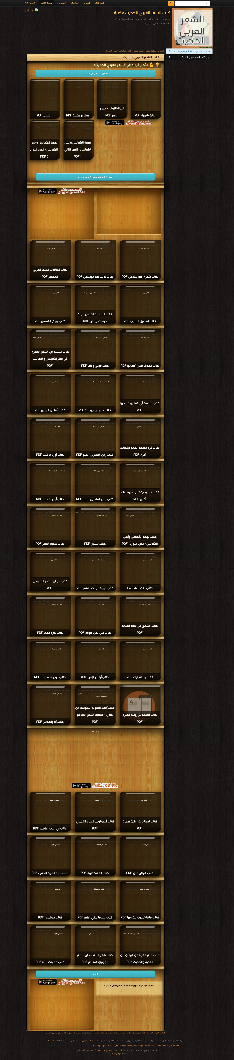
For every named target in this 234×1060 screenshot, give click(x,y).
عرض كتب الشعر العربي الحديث (196, 57)
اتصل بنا (115, 1045)
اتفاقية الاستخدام (129, 1045)
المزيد (95, 974)
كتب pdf (107, 1045)
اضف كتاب (99, 3)
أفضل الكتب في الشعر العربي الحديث (95, 176)
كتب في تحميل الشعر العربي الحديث (129, 1033)
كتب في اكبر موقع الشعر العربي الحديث (62, 1033)
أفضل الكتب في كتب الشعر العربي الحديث (191, 51)
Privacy (96, 1045)
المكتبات (62, 3)
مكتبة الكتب (46, 3)
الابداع (161, 51)
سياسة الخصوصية (147, 1045)
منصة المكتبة (162, 1045)
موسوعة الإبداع (114, 1053)
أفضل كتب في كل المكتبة (95, 73)
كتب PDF (29, 3)
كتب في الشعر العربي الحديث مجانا (97, 1033)
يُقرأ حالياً (74, 3)
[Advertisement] (129, 147)
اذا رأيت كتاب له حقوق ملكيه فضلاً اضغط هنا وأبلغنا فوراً (101, 1050)
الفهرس (86, 3)
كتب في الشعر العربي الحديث (118, 51)
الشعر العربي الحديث (156, 1033)
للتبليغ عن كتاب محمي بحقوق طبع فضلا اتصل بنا (69, 1041)
